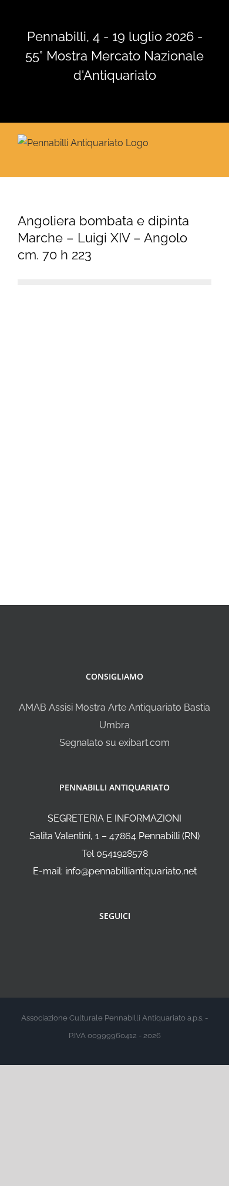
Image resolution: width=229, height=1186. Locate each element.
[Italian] (73, 16)
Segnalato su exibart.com (114, 742)
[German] (119, 16)
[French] (104, 16)
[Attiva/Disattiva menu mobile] (206, 142)
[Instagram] (122, 947)
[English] (89, 16)
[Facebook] (106, 947)
